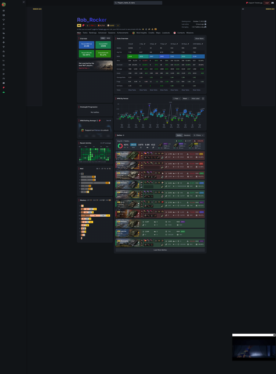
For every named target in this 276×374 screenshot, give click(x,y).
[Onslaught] (13, 20)
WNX (102, 38)
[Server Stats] (13, 56)
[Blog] (13, 83)
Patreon (97, 130)
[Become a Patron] (13, 87)
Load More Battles (160, 250)
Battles (179, 135)
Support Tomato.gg (255, 3)
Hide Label (195, 98)
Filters (198, 135)
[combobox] (176, 98)
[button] (274, 335)
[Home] (13, 4)
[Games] (13, 78)
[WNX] (13, 15)
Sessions (187, 135)
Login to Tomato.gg (99, 29)
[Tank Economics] (13, 33)
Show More (199, 38)
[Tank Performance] (13, 29)
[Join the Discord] (272, 3)
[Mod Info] (13, 92)
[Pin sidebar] (23, 2)
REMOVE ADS (37, 9)
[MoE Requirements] (13, 42)
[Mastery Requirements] (13, 47)
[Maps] (13, 65)
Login (267, 3)
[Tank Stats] (13, 24)
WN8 (108, 38)
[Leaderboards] (13, 69)
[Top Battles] (13, 51)
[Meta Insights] (13, 60)
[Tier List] (13, 74)
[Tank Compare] (13, 38)
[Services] (13, 11)
